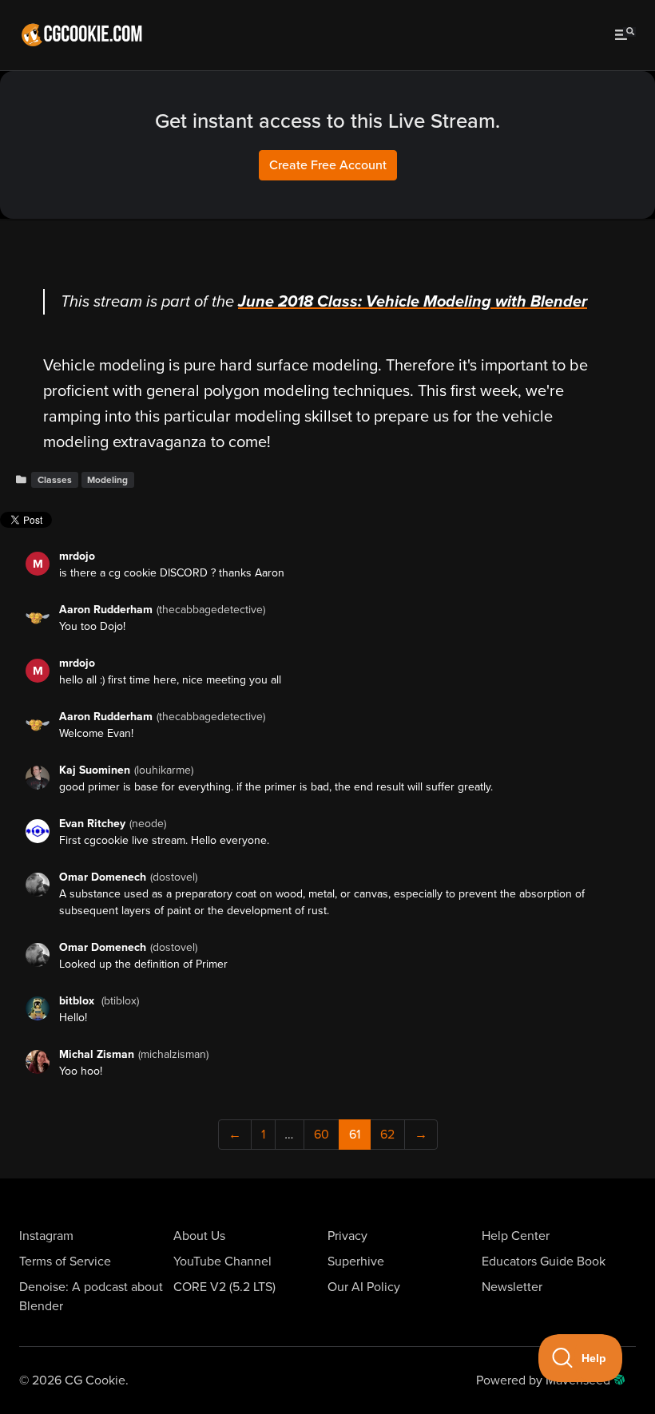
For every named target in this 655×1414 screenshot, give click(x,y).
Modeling (107, 479)
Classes (55, 479)
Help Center (516, 1236)
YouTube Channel (222, 1261)
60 (321, 1135)
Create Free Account (328, 165)
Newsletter (512, 1287)
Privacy (347, 1236)
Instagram (46, 1236)
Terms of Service (65, 1261)
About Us (199, 1236)
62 (387, 1135)
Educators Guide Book (543, 1261)
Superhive (356, 1261)
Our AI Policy (364, 1287)
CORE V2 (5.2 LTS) (224, 1287)
